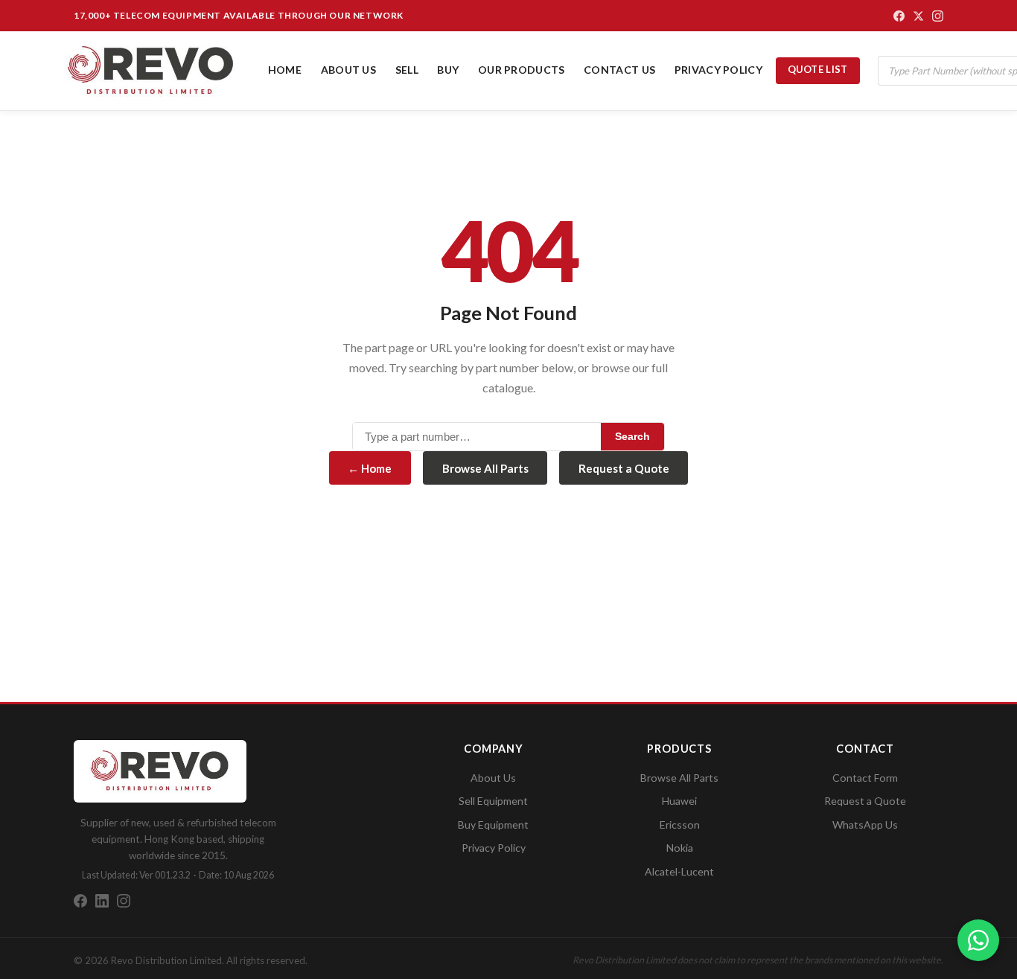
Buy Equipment (493, 824)
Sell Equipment (493, 800)
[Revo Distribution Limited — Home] (151, 71)
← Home (370, 468)
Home (285, 69)
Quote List (818, 69)
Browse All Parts (485, 468)
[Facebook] (899, 16)
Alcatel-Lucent (679, 871)
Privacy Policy (718, 69)
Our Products (521, 69)
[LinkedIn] (102, 901)
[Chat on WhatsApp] (978, 940)
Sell (406, 69)
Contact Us (619, 69)
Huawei (679, 800)
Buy (448, 69)
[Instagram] (937, 16)
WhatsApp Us (865, 824)
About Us (348, 69)
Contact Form (865, 777)
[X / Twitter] (918, 16)
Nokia (679, 847)
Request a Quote (623, 468)
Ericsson (680, 824)
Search (632, 436)
